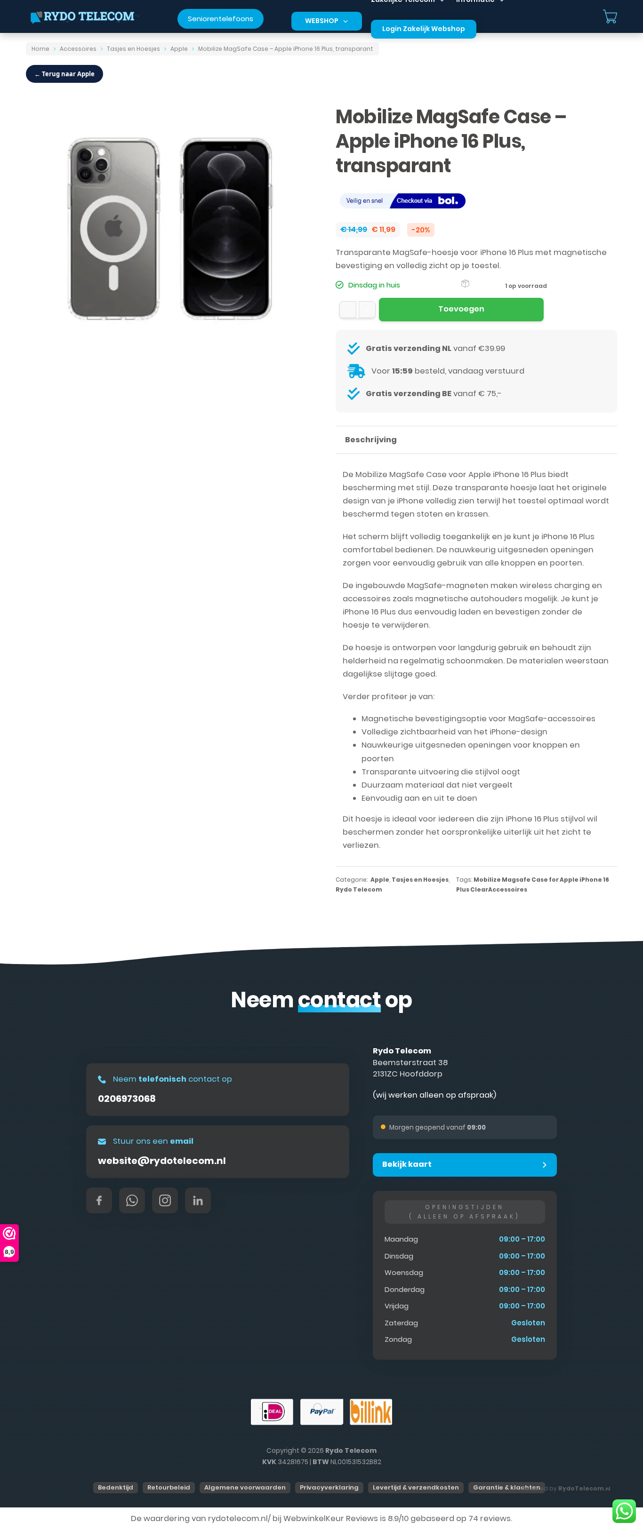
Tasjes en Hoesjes (133, 49)
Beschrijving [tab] (371, 439)
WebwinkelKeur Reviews (330, 1518)
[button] (465, 1165)
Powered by (566, 1488)
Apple (179, 49)
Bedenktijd (115, 1487)
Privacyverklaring (329, 1487)
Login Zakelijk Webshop (423, 28)
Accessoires (78, 49)
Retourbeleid (168, 1487)
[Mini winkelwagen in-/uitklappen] (610, 16)
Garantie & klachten (506, 1487)
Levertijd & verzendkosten (416, 1487)
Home (40, 49)
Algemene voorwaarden (245, 1487)
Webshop (321, 20)
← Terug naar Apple (64, 74)
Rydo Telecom (359, 889)
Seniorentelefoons (220, 19)
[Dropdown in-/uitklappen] (345, 21)
